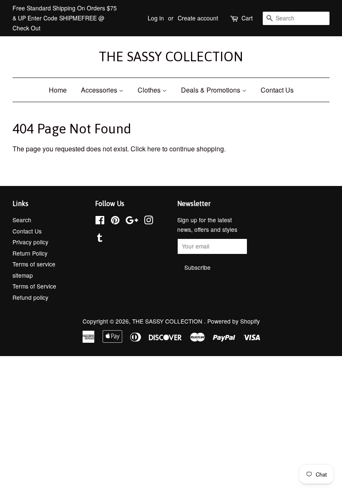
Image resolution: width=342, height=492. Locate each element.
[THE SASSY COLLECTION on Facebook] (100, 221)
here (154, 148)
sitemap (23, 275)
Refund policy (30, 297)
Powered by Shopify (233, 321)
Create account (198, 18)
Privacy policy (30, 242)
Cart (247, 18)
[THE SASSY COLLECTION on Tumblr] (99, 239)
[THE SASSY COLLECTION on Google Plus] (132, 221)
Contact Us (277, 90)
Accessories (100, 90)
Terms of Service (34, 286)
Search (22, 220)
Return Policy (30, 253)
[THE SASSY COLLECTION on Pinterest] (115, 221)
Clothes (150, 90)
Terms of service (34, 264)
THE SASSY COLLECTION (171, 56)
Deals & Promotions (211, 90)
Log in (156, 18)
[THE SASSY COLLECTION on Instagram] (148, 221)
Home (58, 90)
